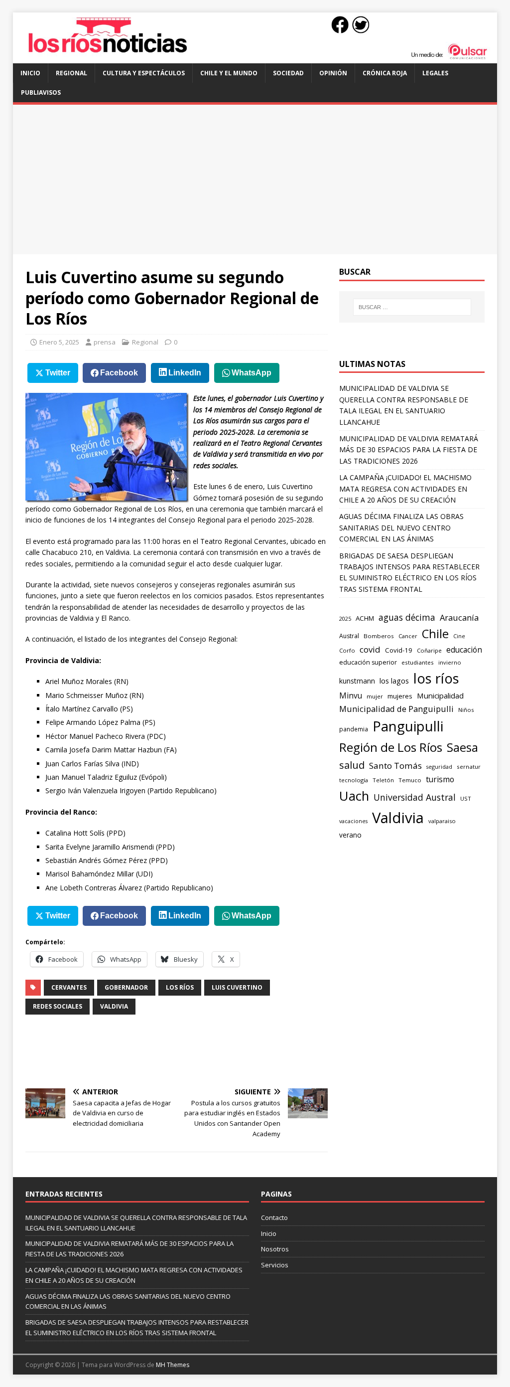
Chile (435, 634)
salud (352, 765)
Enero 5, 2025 (59, 342)
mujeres (399, 696)
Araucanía (459, 617)
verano (350, 835)
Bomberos (379, 636)
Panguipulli (408, 726)
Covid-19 (398, 650)
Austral (349, 636)
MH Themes (172, 1365)
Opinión (333, 73)
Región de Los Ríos (390, 747)
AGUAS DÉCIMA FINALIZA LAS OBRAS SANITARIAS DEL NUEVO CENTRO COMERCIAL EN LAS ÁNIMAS (401, 527)
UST (465, 798)
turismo (440, 779)
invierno (449, 662)
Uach (354, 796)
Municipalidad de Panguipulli (396, 708)
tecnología (353, 780)
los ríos (180, 987)
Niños (466, 709)
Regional (71, 73)
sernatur (469, 766)
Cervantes (69, 987)
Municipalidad (440, 695)
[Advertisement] (255, 179)
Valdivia (114, 1006)
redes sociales (57, 1006)
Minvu (350, 696)
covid (370, 649)
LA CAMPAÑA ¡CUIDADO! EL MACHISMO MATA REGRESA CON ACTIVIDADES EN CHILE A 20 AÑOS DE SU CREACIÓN (405, 489)
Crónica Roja (385, 73)
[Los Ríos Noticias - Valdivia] (255, 57)
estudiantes (417, 662)
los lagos (394, 681)
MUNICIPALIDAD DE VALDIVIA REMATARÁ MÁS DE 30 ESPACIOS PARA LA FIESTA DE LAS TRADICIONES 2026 (408, 450)
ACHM (365, 618)
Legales (435, 73)
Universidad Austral (415, 797)
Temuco (409, 780)
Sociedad (288, 73)
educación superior (368, 662)
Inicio (30, 73)
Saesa (462, 747)
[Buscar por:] (412, 307)
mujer (375, 696)
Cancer (407, 636)
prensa (105, 342)
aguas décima (407, 617)
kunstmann (357, 681)
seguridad (439, 766)
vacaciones (353, 821)
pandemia (353, 729)
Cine (459, 636)
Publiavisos (41, 92)
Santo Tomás (395, 765)
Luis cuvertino (237, 987)
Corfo (347, 650)
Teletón (383, 780)
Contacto (274, 1217)
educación (464, 650)
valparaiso (442, 821)
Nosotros (275, 1248)
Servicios (274, 1264)
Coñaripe (429, 650)
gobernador (126, 987)
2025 (345, 618)
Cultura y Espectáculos (144, 73)
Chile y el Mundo (228, 73)
